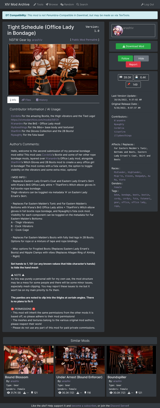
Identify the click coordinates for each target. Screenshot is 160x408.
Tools (39, 4)
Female (118, 187)
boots (136, 195)
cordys (126, 198)
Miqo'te (118, 176)
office (125, 202)
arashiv (37, 40)
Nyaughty (16, 134)
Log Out (149, 4)
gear (116, 202)
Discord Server (119, 405)
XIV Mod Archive (17, 4)
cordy (117, 198)
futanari (145, 198)
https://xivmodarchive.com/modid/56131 (35, 119)
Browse (53, 4)
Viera (122, 179)
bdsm (116, 195)
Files (28, 99)
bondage (126, 195)
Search (83, 4)
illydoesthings (19, 127)
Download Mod (134, 46)
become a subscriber (84, 405)
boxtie (145, 195)
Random (68, 4)
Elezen (129, 176)
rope (116, 206)
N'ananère (17, 123)
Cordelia (16, 116)
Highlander (134, 172)
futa (135, 198)
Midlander (119, 172)
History (43, 99)
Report (133, 64)
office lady (138, 202)
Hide (141, 58)
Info (13, 99)
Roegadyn (140, 176)
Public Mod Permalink (85, 39)
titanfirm (16, 131)
